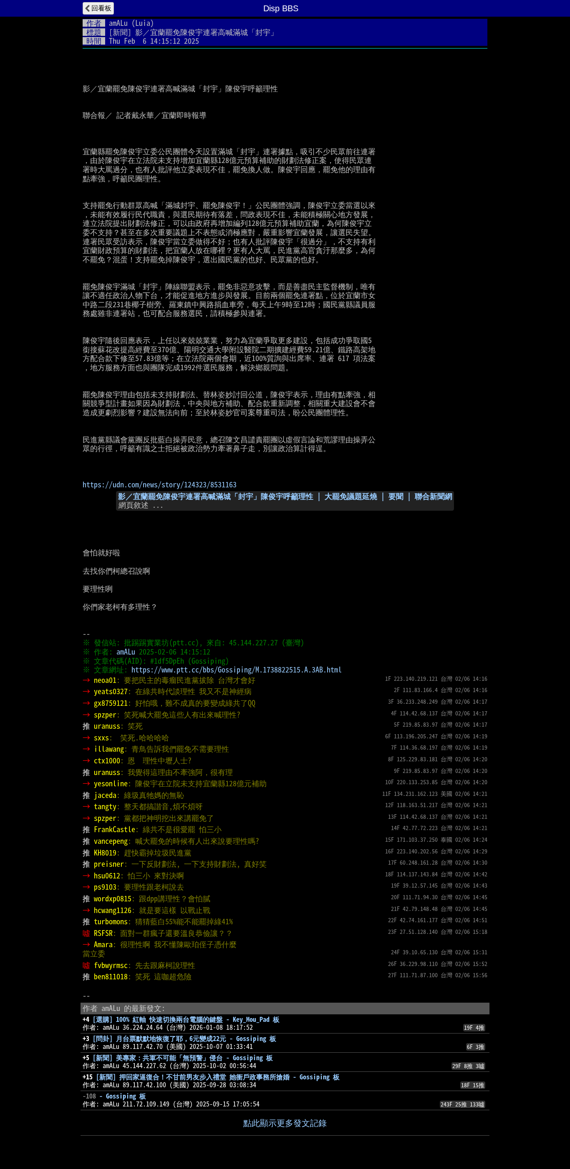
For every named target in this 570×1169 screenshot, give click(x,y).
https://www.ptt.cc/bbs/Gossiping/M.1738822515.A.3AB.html (236, 669)
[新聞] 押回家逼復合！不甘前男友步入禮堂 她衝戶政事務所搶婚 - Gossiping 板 (218, 1077)
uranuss (107, 726)
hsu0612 (107, 875)
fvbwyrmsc (111, 965)
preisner (109, 864)
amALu (118, 23)
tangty (105, 806)
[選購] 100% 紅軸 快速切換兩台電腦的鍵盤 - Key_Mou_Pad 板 (186, 1019)
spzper (105, 714)
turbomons (111, 921)
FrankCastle (114, 829)
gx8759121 (111, 703)
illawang (109, 749)
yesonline (111, 783)
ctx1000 (107, 760)
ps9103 (105, 887)
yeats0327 (111, 691)
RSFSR (103, 933)
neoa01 (105, 680)
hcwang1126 (112, 910)
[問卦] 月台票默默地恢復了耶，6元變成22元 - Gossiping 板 (184, 1038)
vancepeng (111, 841)
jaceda (105, 795)
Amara (103, 944)
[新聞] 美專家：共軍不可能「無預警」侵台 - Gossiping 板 (183, 1057)
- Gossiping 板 (122, 1096)
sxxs (101, 737)
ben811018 (111, 976)
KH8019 (105, 852)
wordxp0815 (112, 898)
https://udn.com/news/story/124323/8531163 (160, 484)
